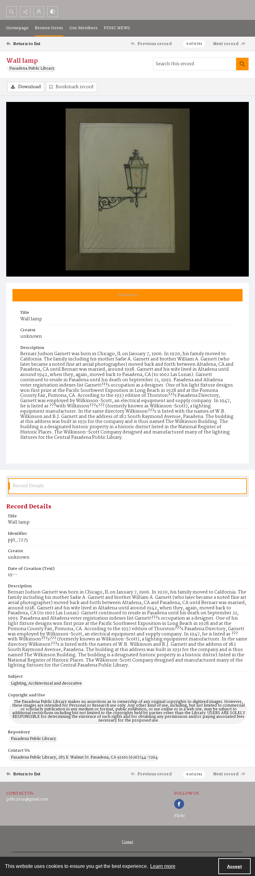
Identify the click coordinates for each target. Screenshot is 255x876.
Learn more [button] (162, 866)
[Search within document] (242, 64)
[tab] (127, 295)
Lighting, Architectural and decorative (46, 684)
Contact (127, 842)
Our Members (83, 28)
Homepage (17, 28)
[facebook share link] (179, 804)
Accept (234, 866)
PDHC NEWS (117, 28)
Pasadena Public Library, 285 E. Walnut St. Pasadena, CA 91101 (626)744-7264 (84, 757)
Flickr (179, 816)
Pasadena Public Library (31, 69)
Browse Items (49, 28)
